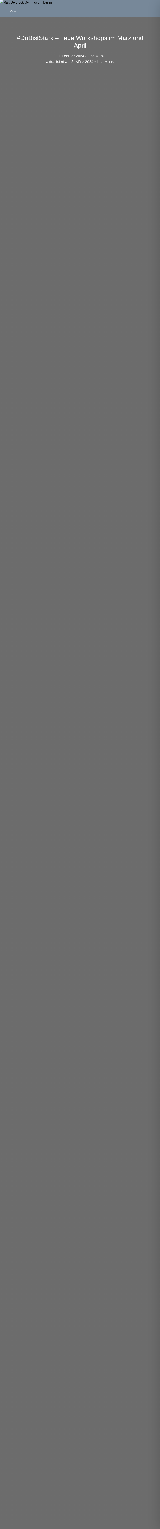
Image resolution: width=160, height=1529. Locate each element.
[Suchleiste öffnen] (155, 5)
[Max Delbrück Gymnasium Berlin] (26, 2)
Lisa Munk (105, 62)
